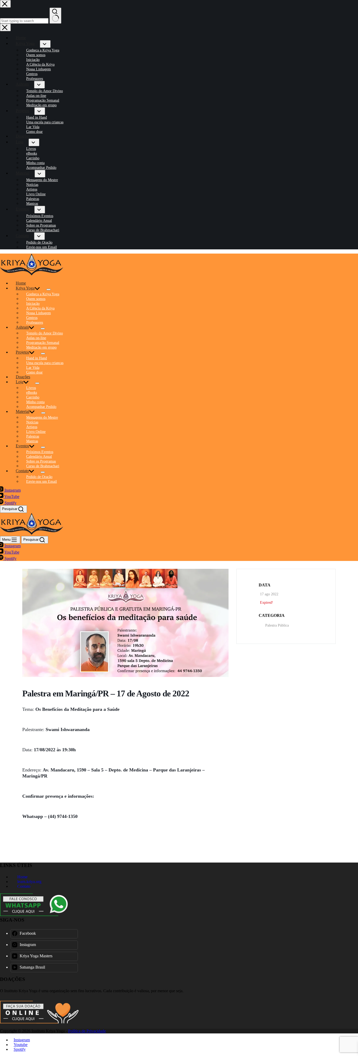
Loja (19, 382)
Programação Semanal (42, 343)
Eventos (22, 446)
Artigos (31, 427)
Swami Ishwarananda (68, 729)
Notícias (32, 422)
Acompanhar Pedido (41, 407)
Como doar (34, 372)
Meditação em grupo (41, 347)
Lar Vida (32, 368)
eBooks (31, 393)
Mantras (32, 441)
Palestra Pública (277, 625)
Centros (31, 318)
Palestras (32, 436)
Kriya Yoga (25, 288)
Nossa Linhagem (38, 313)
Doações (23, 377)
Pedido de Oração (39, 477)
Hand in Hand (36, 358)
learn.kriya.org (28, 881)
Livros (31, 388)
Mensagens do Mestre (42, 417)
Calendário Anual (39, 457)
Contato (22, 471)
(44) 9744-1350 (63, 816)
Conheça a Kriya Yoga (42, 294)
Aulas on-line (36, 338)
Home (21, 283)
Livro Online (36, 432)
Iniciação (33, 304)
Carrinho (32, 397)
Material (22, 411)
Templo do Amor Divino (44, 333)
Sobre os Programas (41, 461)
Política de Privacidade (87, 1031)
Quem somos (35, 299)
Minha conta (35, 402)
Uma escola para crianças (44, 363)
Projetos (22, 352)
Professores (34, 322)
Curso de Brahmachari (42, 466)
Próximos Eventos (39, 452)
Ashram (22, 327)
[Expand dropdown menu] (48, 289)
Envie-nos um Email (41, 482)
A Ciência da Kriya (40, 308)
